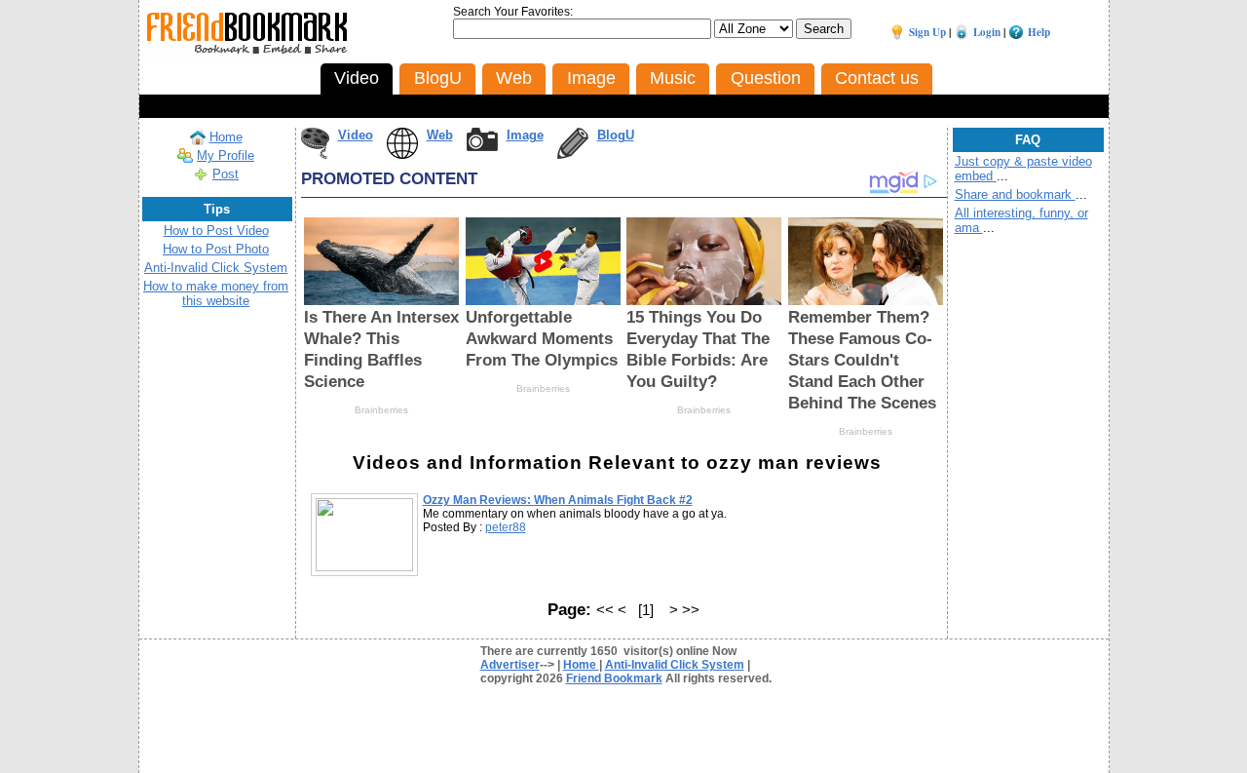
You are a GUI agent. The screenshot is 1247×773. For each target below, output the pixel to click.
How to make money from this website (215, 293)
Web (440, 135)
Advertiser (510, 665)
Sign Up (927, 32)
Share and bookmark (1015, 194)
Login (987, 32)
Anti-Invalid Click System (215, 267)
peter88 (505, 527)
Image (525, 135)
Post (225, 174)
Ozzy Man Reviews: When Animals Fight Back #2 (558, 500)
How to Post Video (216, 230)
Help (1039, 32)
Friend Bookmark (614, 678)
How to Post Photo (216, 249)
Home (226, 137)
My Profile (225, 155)
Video (355, 135)
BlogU (615, 135)
